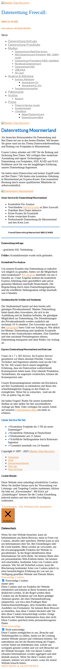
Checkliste (20, 111)
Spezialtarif (12, 327)
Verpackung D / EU (32, 85)
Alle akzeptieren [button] (43, 506)
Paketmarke (16, 92)
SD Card (19, 72)
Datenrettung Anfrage (22, 41)
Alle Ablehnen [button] (26, 506)
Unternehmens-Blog (26, 409)
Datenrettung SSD (25, 66)
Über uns (12, 466)
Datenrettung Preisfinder (24, 44)
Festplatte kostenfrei (26, 88)
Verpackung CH (30, 82)
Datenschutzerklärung (18, 463)
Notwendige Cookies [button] (12, 577)
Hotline (13, 95)
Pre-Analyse (28, 274)
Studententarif (23, 108)
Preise (12, 102)
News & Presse (15, 469)
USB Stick (20, 69)
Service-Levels (31, 207)
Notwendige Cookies (16, 580)
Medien (13, 48)
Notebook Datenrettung (28, 63)
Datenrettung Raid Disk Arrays (31, 51)
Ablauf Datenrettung (33, 114)
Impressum (13, 457)
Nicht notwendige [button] (11, 626)
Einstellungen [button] (9, 506)
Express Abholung (24, 79)
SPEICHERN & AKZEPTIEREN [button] (19, 666)
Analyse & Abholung (21, 76)
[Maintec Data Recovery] (15, 123)
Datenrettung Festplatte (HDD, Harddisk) (37, 60)
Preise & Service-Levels (27, 105)
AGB (10, 460)
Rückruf (19, 98)
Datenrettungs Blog (32, 117)
